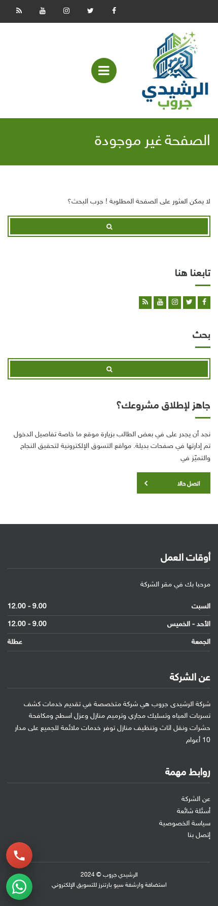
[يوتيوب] (42, 12)
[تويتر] (90, 12)
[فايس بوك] (114, 12)
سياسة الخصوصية (184, 823)
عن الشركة (195, 799)
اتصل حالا (188, 483)
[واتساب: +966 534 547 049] (19, 887)
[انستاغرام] (66, 12)
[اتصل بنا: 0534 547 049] (19, 855)
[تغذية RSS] (19, 12)
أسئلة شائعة (193, 811)
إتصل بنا (199, 835)
